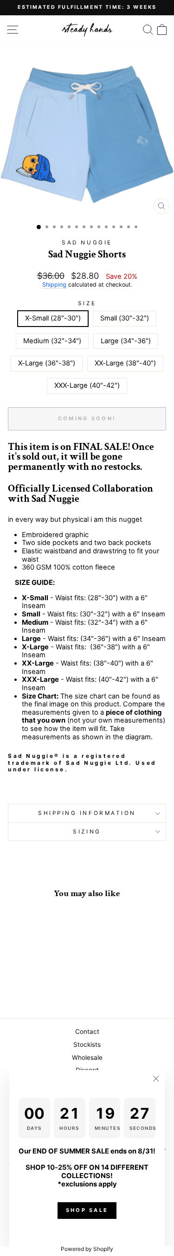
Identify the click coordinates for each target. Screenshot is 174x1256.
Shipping (54, 284)
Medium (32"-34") (52, 341)
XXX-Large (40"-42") (87, 385)
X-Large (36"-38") (46, 363)
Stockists (87, 1044)
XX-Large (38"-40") (125, 363)
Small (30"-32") (124, 318)
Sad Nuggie (87, 242)
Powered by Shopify (87, 1248)
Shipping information (87, 813)
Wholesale (87, 1057)
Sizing (87, 831)
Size (87, 303)
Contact (87, 1031)
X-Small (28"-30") (53, 318)
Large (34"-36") (126, 341)
